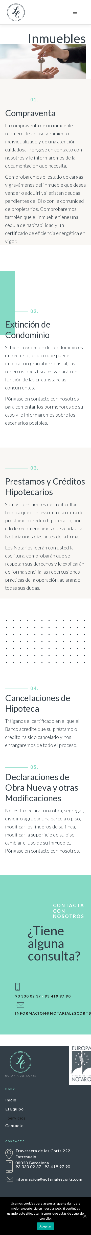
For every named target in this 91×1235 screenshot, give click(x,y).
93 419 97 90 (58, 996)
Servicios (17, 1118)
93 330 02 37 (28, 996)
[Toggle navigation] (75, 12)
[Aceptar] (84, 1216)
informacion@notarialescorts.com (48, 1179)
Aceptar (45, 1226)
